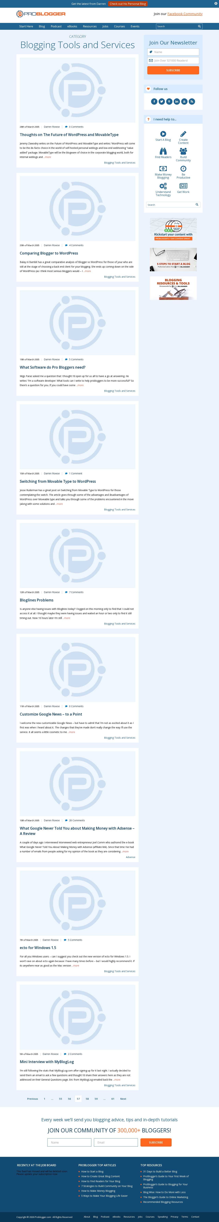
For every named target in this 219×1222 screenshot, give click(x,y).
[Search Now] (199, 26)
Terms (185, 1217)
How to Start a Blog (92, 1171)
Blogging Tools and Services (119, 162)
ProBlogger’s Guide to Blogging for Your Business (165, 1186)
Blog (8, 20)
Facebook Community (185, 13)
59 (96, 1098)
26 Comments (77, 820)
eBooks (72, 26)
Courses (119, 26)
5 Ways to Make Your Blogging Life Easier (104, 1195)
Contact (195, 1217)
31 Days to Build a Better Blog (160, 1171)
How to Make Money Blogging (98, 1190)
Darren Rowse (52, 126)
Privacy (174, 1217)
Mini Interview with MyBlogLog (47, 1061)
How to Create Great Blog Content (100, 1176)
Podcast (56, 26)
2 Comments (75, 1054)
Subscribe (173, 70)
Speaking (163, 1217)
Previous (32, 1098)
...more (47, 157)
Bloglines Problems (36, 600)
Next (123, 1098)
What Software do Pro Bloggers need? (52, 367)
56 (69, 1098)
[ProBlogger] (40, 14)
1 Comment (75, 473)
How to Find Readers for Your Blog (100, 1181)
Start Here (26, 26)
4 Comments (76, 245)
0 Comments (76, 126)
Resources (90, 26)
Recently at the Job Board (36, 1165)
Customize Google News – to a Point (51, 714)
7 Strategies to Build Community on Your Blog (106, 1186)
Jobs (105, 26)
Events (135, 26)
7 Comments (76, 592)
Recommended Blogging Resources (163, 1202)
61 (112, 1098)
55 (60, 1098)
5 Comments (76, 359)
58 (87, 1098)
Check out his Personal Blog (128, 4)
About (87, 1217)
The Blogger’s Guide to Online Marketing (165, 1197)
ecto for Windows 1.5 (38, 947)
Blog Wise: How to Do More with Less (164, 1192)
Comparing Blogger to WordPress (49, 253)
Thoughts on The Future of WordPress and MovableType (69, 134)
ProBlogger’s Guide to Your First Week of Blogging (166, 1178)
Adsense (130, 857)
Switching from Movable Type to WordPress (58, 481)
